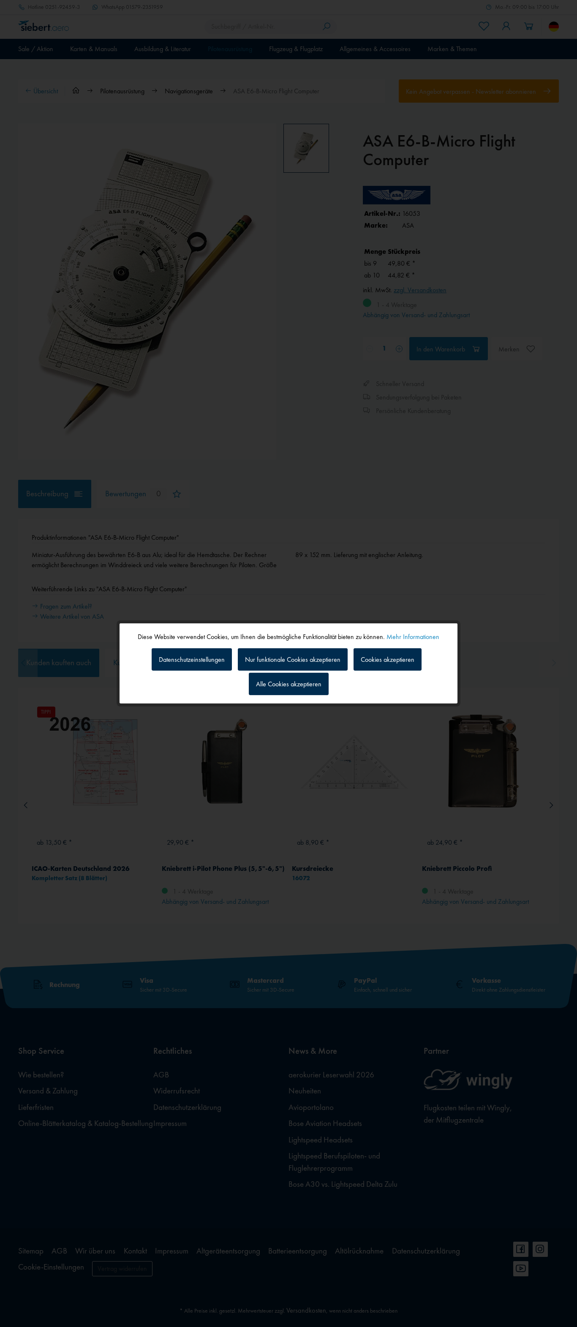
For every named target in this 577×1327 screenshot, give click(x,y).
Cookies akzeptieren (387, 659)
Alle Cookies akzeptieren (288, 684)
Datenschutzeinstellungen (192, 659)
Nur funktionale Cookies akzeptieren (292, 659)
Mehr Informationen (412, 636)
